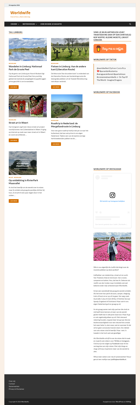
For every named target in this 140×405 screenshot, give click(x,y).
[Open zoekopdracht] (130, 24)
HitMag (128, 402)
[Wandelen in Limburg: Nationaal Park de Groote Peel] (28, 49)
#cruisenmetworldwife (106, 77)
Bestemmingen (29, 24)
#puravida (104, 71)
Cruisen (14, 24)
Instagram (125, 341)
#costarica (112, 71)
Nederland (12, 63)
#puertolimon (119, 74)
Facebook (116, 343)
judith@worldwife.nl (118, 359)
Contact (12, 384)
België (11, 177)
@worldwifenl (103, 68)
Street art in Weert (18, 122)
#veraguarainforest (105, 74)
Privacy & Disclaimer (16, 389)
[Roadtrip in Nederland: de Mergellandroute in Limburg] (70, 106)
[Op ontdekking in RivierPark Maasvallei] (28, 163)
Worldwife (20, 12)
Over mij (12, 381)
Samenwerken (14, 386)
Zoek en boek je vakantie (51, 24)
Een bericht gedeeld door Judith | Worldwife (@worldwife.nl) (116, 224)
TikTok (116, 341)
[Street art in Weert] (28, 105)
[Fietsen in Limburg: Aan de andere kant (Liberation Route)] (70, 49)
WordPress (119, 402)
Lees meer (13, 86)
